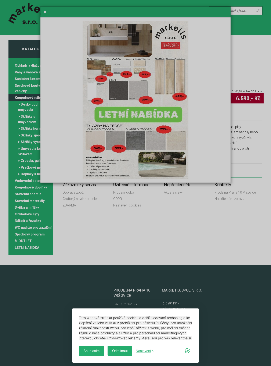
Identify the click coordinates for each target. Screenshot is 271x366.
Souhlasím (91, 350)
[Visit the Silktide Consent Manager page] (187, 351)
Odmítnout (120, 350)
